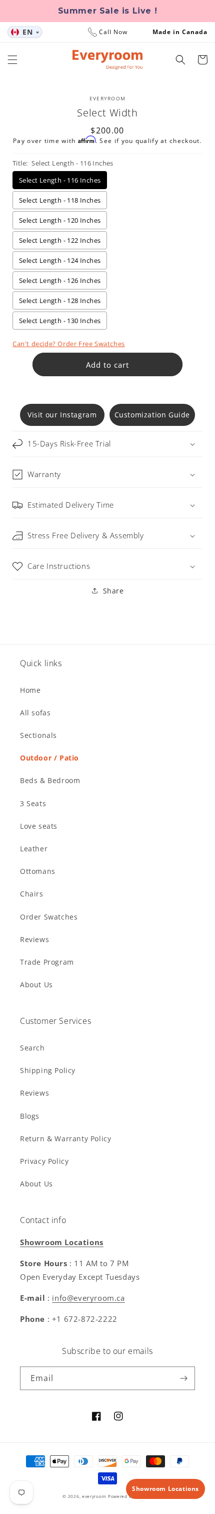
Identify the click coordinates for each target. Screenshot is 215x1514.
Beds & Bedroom (50, 780)
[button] (13, 60)
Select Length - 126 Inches (59, 280)
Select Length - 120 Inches (59, 220)
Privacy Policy (44, 1161)
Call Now (113, 32)
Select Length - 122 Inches (59, 240)
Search (32, 1047)
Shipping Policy (48, 1070)
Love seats (39, 826)
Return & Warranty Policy (65, 1138)
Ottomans (38, 871)
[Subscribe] (183, 1378)
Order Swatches (49, 917)
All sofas (35, 712)
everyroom (94, 1496)
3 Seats (33, 803)
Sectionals (38, 735)
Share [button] (113, 590)
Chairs (32, 893)
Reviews (34, 939)
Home (30, 690)
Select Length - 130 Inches (59, 320)
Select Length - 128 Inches (59, 300)
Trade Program (47, 962)
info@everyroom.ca (88, 1298)
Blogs (30, 1116)
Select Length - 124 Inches (59, 260)
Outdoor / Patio (49, 758)
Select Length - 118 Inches (59, 200)
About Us (36, 984)
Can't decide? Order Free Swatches (68, 343)
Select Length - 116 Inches (59, 180)
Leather (34, 848)
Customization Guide (152, 414)
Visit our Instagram (62, 414)
